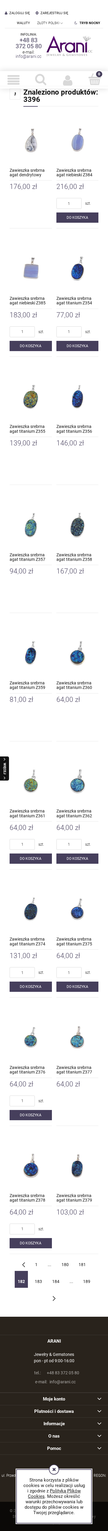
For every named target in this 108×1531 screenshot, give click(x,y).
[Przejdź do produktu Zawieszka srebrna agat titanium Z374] (31, 908)
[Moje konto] (67, 80)
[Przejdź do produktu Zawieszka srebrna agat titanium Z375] (77, 908)
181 (82, 1264)
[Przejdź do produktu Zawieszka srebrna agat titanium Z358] (77, 523)
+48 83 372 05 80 (29, 43)
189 (86, 1281)
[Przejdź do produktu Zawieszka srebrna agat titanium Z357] (31, 523)
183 (38, 1281)
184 (55, 1281)
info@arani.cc (28, 56)
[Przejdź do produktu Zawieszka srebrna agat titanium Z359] (31, 651)
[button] (13, 80)
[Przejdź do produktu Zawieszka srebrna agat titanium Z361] (31, 780)
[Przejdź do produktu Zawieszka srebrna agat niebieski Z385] (31, 267)
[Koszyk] (94, 79)
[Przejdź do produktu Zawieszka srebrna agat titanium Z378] (31, 1164)
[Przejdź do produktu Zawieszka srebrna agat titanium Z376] (31, 1036)
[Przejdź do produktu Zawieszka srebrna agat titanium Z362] (77, 780)
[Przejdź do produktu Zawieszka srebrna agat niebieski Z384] (77, 139)
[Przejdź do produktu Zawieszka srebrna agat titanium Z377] (77, 1036)
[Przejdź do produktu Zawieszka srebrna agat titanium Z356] (77, 395)
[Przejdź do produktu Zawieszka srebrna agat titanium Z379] (77, 1164)
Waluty (23, 23)
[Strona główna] (68, 45)
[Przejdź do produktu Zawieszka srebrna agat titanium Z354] (77, 267)
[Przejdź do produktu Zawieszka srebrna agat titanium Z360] (77, 651)
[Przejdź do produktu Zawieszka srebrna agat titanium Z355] (31, 395)
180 (65, 1264)
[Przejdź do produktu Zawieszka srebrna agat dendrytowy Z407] (31, 139)
